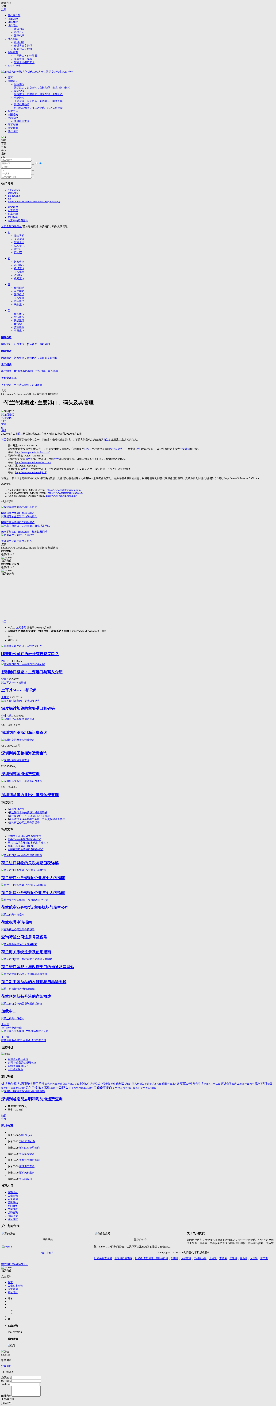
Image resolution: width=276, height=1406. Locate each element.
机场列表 (19, 42)
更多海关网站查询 (29, 1160)
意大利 (135, 1083)
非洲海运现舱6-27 (18, 1066)
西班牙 (5, 661)
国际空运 (38, 93)
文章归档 (13, 210)
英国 (164, 1083)
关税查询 (13, 52)
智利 (3, 679)
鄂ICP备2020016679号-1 (14, 1264)
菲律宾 (89, 1088)
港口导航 (13, 25)
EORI (212, 1083)
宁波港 (223, 1258)
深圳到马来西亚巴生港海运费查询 (30, 795)
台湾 (234, 1083)
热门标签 (13, 217)
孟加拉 (240, 1083)
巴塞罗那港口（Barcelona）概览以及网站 (24, 531)
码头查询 (19, 304)
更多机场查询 (26, 1154)
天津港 (233, 1258)
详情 (3, 1119)
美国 (54, 1083)
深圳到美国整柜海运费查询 (24, 753)
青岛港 (243, 1258)
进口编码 (26, 1083)
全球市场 (13, 111)
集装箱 (114, 449)
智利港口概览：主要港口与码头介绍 (32, 672)
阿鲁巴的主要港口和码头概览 (24, 839)
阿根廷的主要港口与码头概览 (17, 522)
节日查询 (19, 330)
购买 (3, 1115)
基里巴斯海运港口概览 (20, 846)
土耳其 (5, 697)
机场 (4, 1083)
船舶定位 (19, 313)
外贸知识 (13, 124)
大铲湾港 (186, 1258)
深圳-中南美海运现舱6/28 (22, 1062)
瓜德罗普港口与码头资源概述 (24, 836)
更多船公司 (25, 1178)
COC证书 (19, 245)
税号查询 (19, 278)
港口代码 (19, 32)
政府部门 (19, 275)
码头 (86, 449)
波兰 (142, 1083)
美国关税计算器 (23, 59)
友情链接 (13, 1209)
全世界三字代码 (23, 45)
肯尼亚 (136, 1088)
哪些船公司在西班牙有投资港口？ (30, 654)
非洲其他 (6, 715)
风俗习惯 (32, 1087)
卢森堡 (148, 1083)
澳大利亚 (5, 1088)
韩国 (169, 1084)
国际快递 (19, 301)
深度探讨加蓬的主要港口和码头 (28, 708)
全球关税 (13, 118)
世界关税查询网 (103, 1258)
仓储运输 (38, 99)
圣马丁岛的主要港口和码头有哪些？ (28, 842)
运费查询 (13, 128)
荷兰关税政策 (16, 809)
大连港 (254, 1258)
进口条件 (38, 1083)
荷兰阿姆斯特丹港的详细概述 (26, 996)
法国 (217, 1083)
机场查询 (19, 268)
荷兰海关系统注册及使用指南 (26, 952)
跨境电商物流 (38, 106)
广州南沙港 (200, 1258)
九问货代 (21, 627)
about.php (13, 192)
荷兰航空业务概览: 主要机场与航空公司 (35, 907)
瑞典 (52, 1088)
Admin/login (14, 190)
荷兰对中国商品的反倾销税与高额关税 (33, 982)
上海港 (213, 1258)
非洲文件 (85, 1083)
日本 (252, 1083)
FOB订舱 (13, 18)
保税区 (120, 1083)
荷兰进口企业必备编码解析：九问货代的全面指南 (37, 819)
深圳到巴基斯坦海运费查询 (24, 732)
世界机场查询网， (145, 1258)
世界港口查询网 (123, 1258)
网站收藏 (151, 1087)
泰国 (206, 1084)
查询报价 (13, 1192)
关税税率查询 (21, 121)
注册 (3, 9)
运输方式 (13, 81)
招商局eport (25, 1135)
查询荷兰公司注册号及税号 (16, 541)
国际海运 (42, 86)
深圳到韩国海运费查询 (20, 774)
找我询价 (6, 1366)
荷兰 (19, 226)
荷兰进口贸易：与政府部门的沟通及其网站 (37, 967)
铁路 (270, 1083)
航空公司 (186, 1083)
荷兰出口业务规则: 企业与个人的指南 (33, 893)
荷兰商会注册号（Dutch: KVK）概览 (29, 815)
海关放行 (127, 1088)
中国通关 (13, 114)
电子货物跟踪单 (77, 1088)
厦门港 (264, 1258)
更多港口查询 (26, 1166)
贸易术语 (19, 242)
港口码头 (19, 265)
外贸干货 (105, 1083)
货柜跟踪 (19, 327)
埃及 (120, 1088)
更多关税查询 (26, 1172)
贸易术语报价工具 (24, 62)
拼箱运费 (13, 1216)
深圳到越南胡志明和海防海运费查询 (32, 1099)
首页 (10, 77)
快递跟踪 (19, 320)
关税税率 (19, 271)
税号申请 (198, 1083)
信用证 (18, 249)
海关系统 (44, 1087)
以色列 (128, 1083)
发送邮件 (7, 1403)
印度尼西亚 (73, 1083)
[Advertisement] (97, 597)
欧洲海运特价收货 (18, 1059)
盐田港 (174, 1258)
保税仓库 (226, 1083)
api (9, 198)
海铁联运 (95, 1083)
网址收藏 (7, 1125)
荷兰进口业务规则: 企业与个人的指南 (33, 878)
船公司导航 (14, 65)
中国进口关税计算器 (25, 55)
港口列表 (19, 28)
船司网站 (19, 287)
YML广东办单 (27, 1141)
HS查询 (18, 324)
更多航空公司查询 (29, 1147)
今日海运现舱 (15, 1069)
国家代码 (19, 35)
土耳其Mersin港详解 (18, 690)
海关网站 (19, 291)
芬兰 (115, 1088)
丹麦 (247, 1083)
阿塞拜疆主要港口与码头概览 (17, 513)
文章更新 (13, 213)
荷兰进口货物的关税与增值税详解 (28, 812)
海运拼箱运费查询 (18, 220)
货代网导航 (14, 15)
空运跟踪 (19, 317)
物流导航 (19, 235)
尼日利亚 (20, 1088)
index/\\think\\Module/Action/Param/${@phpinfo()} (34, 201)
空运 (65, 1083)
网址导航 (13, 1219)
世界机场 (13, 39)
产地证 (18, 252)
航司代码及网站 (23, 49)
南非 (13, 1088)
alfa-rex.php (14, 195)
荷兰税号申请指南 (16, 922)
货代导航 (13, 131)
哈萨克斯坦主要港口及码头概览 (25, 849)
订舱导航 (13, 22)
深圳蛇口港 (161, 1258)
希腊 (113, 1083)
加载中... (8, 1011)
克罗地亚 (156, 1083)
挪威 (59, 1083)
